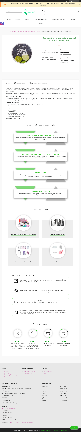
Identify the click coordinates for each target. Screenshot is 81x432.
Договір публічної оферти (11, 375)
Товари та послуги (17, 31)
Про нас (40, 23)
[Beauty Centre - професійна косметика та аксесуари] (30, 12)
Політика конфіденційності (11, 377)
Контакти (72, 19)
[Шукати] (3, 11)
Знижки (17, 19)
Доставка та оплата (40, 19)
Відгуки (46, 373)
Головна (8, 19)
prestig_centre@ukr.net (9, 408)
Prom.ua (49, 429)
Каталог (27, 19)
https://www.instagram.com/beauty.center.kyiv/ (22, 422)
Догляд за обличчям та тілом (31, 31)
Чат (75, 428)
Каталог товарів (48, 371)
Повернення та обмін (58, 19)
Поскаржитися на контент (46, 430)
